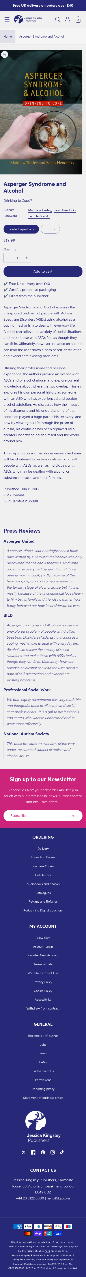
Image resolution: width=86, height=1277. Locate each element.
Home (8, 36)
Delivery (43, 848)
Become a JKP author (43, 1035)
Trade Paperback (21, 229)
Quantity (10, 249)
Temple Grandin (39, 216)
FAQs (43, 1062)
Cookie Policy (43, 991)
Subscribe (19, 815)
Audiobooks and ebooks (43, 884)
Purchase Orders (43, 866)
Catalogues (43, 893)
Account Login (43, 946)
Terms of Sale (43, 964)
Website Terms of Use (43, 973)
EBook (50, 229)
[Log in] (67, 19)
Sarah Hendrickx (65, 210)
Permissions (43, 1080)
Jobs (43, 1044)
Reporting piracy (43, 1089)
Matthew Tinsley (39, 210)
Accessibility (43, 999)
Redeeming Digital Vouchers (43, 910)
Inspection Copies (43, 857)
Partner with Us (43, 1071)
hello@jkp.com (58, 1198)
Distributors (43, 875)
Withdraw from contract (43, 1008)
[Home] (28, 19)
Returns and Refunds (43, 901)
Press (43, 1053)
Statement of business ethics (43, 1097)
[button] (7, 19)
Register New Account (43, 955)
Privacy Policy (43, 982)
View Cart (43, 937)
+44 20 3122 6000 (30, 1198)
